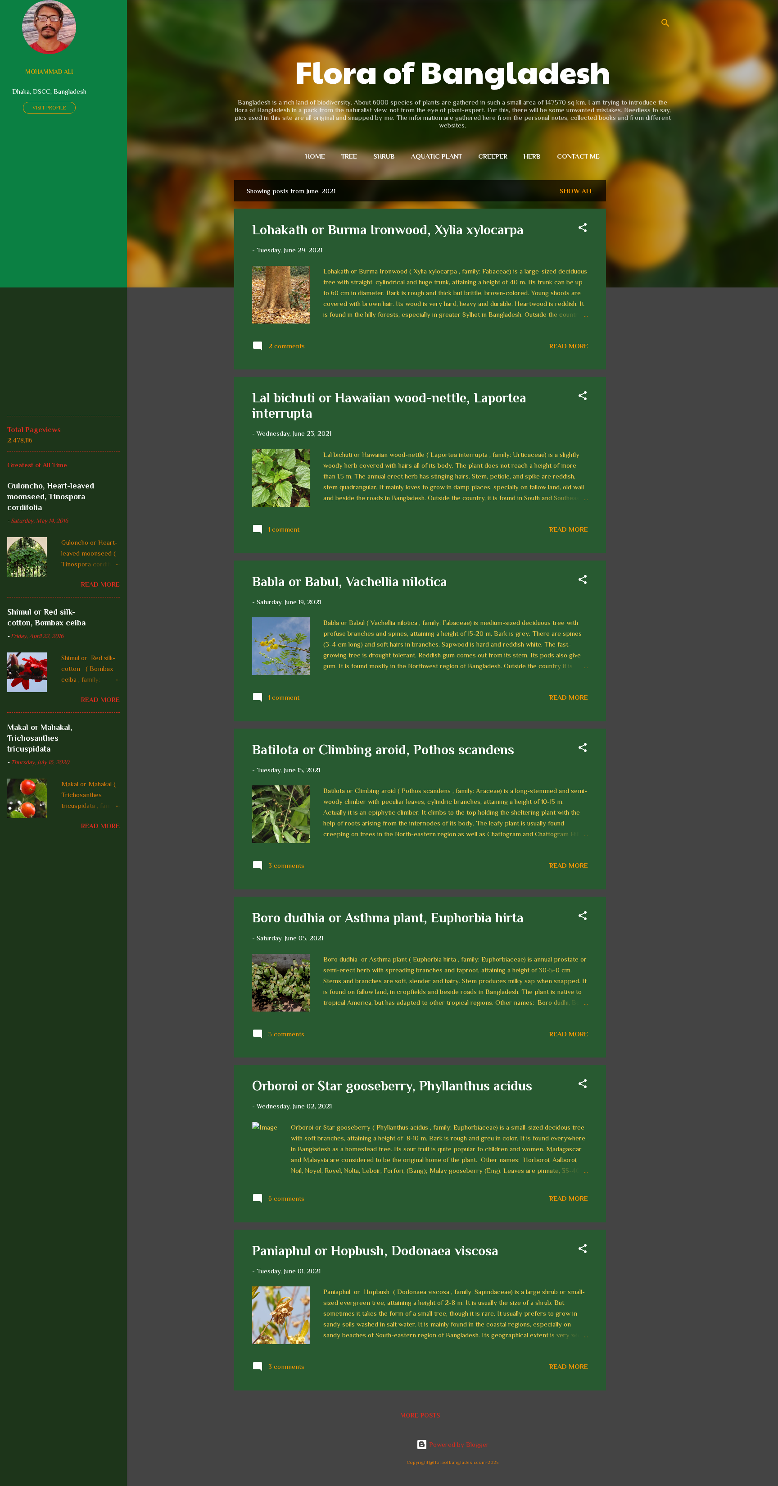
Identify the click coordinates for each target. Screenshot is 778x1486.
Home (315, 156)
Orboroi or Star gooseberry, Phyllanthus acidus (392, 1086)
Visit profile (49, 108)
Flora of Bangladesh (453, 71)
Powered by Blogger (458, 1444)
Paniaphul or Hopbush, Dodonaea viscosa (375, 1250)
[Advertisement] (642, 315)
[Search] (665, 24)
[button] (582, 229)
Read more (568, 346)
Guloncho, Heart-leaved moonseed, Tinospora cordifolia (50, 496)
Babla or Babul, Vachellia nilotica (349, 581)
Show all (576, 191)
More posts (420, 1415)
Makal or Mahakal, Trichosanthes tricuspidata (39, 738)
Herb (532, 156)
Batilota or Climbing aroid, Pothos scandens (383, 749)
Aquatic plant (436, 156)
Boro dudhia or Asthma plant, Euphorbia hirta (388, 917)
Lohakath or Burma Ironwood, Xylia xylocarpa (388, 229)
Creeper (492, 156)
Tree (349, 156)
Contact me (578, 156)
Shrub (384, 156)
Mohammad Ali (49, 71)
